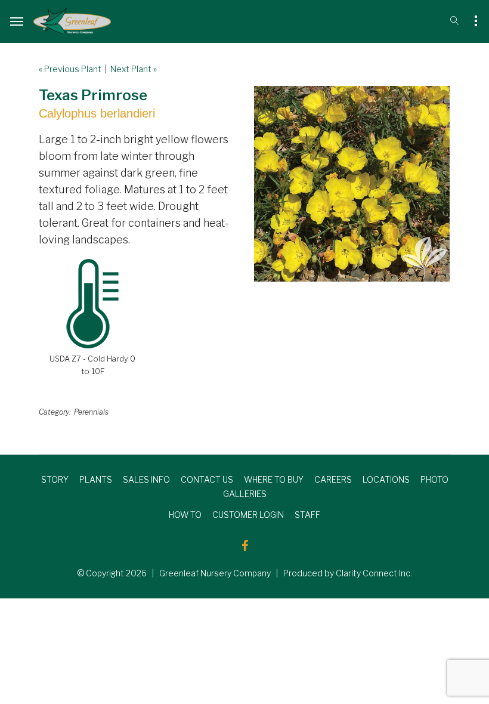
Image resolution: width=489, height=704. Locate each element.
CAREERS (333, 479)
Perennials (91, 411)
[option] (351, 184)
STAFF (307, 515)
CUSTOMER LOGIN (248, 515)
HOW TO (185, 515)
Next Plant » (133, 69)
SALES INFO (146, 479)
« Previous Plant (70, 69)
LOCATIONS (386, 479)
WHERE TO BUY (274, 479)
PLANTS (95, 479)
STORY (55, 479)
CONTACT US (207, 479)
